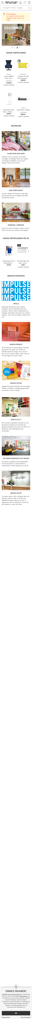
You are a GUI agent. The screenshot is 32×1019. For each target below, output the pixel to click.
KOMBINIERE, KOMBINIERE (16, 225)
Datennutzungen (23, 996)
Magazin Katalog (16, 383)
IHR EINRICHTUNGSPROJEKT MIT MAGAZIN (16, 458)
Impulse (16, 304)
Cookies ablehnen (6, 1017)
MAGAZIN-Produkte (16, 344)
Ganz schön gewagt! (16, 190)
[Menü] (2, 2)
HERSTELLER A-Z (16, 420)
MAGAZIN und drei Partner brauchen (11, 994)
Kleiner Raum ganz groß (16, 153)
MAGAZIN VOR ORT (16, 493)
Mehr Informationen (25, 1017)
